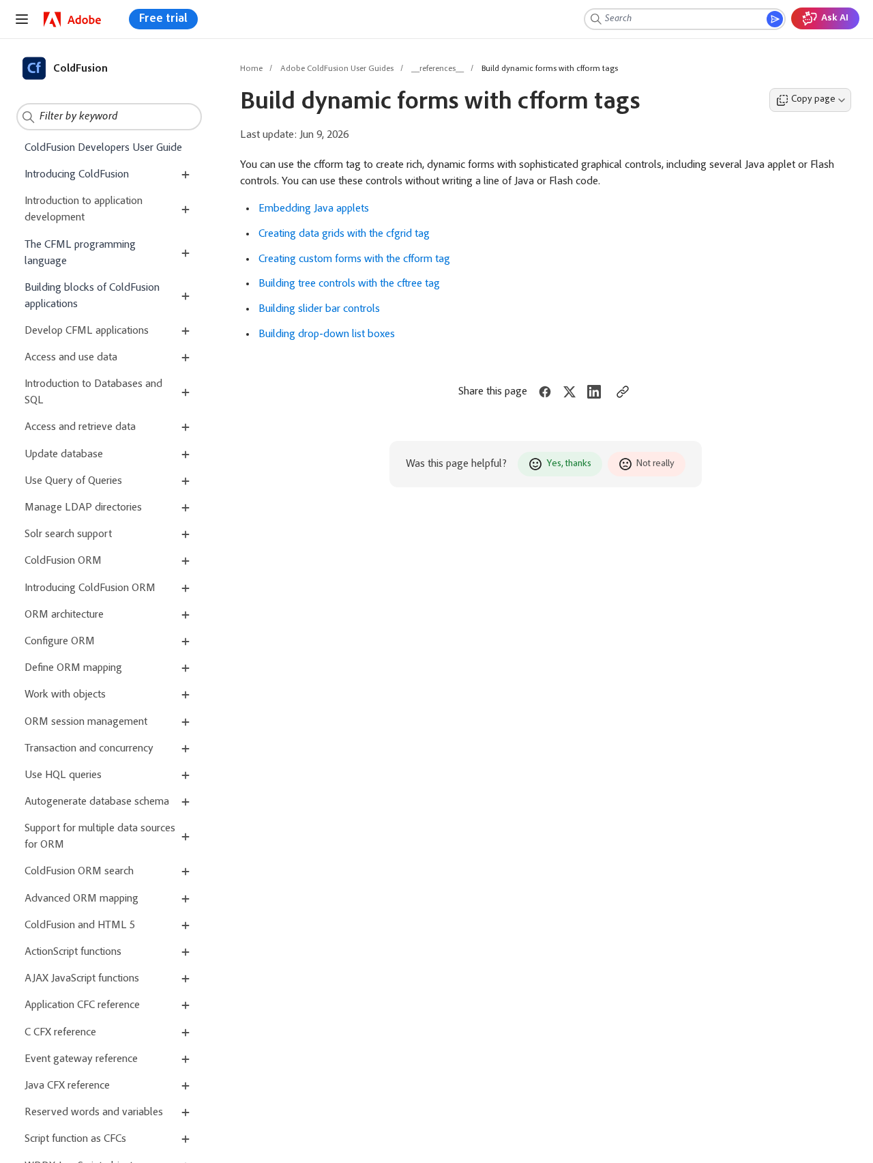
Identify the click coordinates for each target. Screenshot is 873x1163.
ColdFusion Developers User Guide (103, 148)
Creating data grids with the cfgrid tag (344, 234)
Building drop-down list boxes (326, 334)
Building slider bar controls (319, 309)
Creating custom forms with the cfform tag (354, 259)
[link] (73, 19)
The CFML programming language (80, 253)
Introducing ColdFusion (77, 174)
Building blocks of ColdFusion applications (92, 296)
